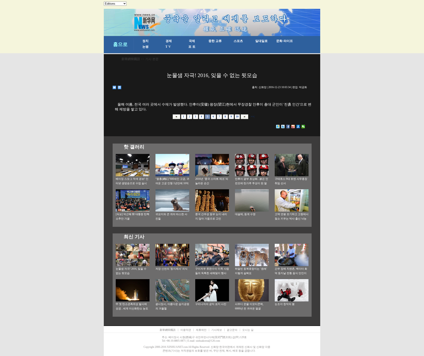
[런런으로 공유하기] (298, 126)
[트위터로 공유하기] (283, 126)
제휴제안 (201, 329)
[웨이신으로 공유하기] (303, 126)
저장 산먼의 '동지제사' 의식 (171, 268)
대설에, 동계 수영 (245, 214)
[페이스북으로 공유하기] (288, 126)
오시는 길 (248, 329)
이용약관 (185, 329)
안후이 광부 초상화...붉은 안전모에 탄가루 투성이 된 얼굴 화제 (251, 183)
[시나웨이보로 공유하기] (293, 126)
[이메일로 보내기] (114, 87)
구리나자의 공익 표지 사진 (210, 304)
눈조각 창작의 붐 (285, 304)
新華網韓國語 (130, 59)
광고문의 (232, 329)
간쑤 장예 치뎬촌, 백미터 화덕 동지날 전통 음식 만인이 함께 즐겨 (291, 273)
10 (237, 116)
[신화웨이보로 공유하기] (278, 126)
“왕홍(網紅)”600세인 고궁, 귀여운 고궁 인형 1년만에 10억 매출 (172, 183)
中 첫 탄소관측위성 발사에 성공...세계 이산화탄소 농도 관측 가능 (132, 308)
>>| (252, 116)
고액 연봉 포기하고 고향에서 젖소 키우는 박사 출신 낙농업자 (292, 219)
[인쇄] (119, 87)
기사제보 (216, 329)
